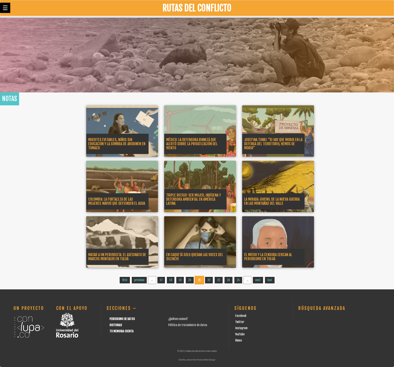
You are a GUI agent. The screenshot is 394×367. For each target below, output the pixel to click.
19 (180, 280)
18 (170, 280)
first (124, 280)
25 (238, 280)
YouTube (240, 334)
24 (228, 280)
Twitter (239, 322)
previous (139, 280)
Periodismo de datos (122, 319)
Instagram (241, 328)
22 (208, 280)
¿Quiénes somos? (178, 319)
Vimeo (238, 340)
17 (161, 280)
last (269, 280)
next (258, 280)
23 (218, 280)
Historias (116, 325)
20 (189, 280)
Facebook (240, 316)
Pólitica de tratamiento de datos (187, 325)
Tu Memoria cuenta (122, 331)
